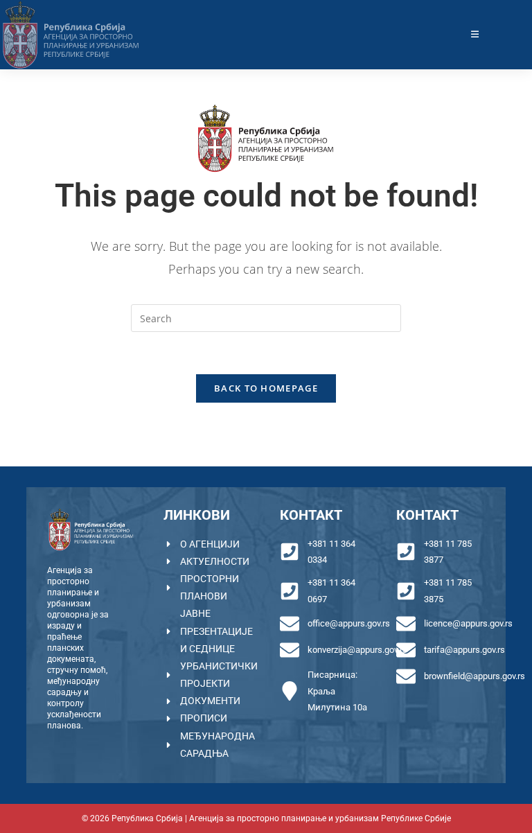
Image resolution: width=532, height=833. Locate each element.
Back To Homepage (266, 388)
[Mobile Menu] (475, 34)
